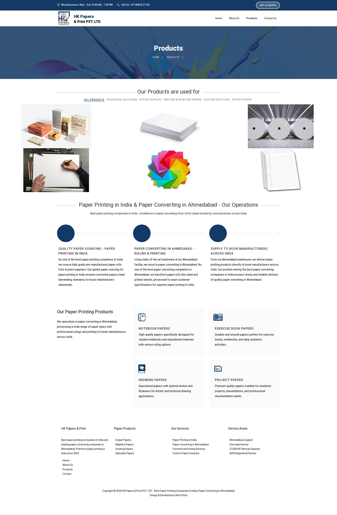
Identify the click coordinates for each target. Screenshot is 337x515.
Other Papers (242, 99)
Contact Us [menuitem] (270, 18)
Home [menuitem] (218, 18)
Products (68, 469)
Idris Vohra (181, 495)
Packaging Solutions (122, 99)
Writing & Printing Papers (182, 99)
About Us (68, 464)
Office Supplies (151, 99)
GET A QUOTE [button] (268, 5)
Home (156, 57)
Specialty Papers (124, 453)
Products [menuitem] (251, 18)
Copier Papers (123, 440)
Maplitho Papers (124, 444)
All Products (94, 99)
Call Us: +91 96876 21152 (135, 4)
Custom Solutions (217, 99)
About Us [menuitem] (234, 18)
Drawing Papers (124, 448)
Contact (67, 473)
